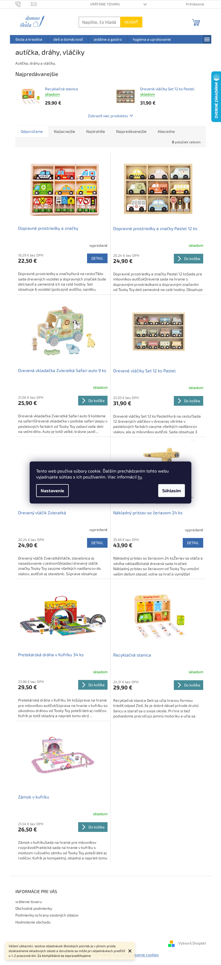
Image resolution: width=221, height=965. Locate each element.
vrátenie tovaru (105, 4)
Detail (97, 258)
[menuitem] (29, 39)
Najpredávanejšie (131, 131)
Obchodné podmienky (33, 908)
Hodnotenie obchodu (33, 922)
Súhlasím (171, 490)
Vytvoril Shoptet (192, 943)
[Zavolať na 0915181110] (23, 4)
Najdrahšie (95, 131)
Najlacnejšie (64, 131)
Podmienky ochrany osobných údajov (46, 915)
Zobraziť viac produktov (108, 115)
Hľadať (131, 22)
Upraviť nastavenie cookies (136, 954)
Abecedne (166, 131)
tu (140, 476)
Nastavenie (52, 490)
